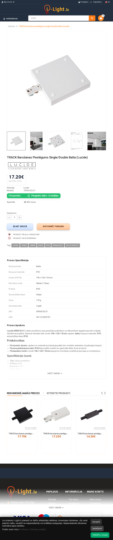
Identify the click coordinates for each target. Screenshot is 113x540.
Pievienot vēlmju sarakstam (26, 234)
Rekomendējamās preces (23, 393)
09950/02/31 (58, 245)
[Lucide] (22, 166)
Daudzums (11, 213)
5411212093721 (72, 245)
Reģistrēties (97, 2)
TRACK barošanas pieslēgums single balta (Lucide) (65, 433)
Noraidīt (96, 522)
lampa (32, 245)
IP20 (48, 245)
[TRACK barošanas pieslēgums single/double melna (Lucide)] (22, 414)
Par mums (74, 499)
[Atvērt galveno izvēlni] (106, 23)
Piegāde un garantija (73, 505)
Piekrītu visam (99, 535)
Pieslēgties (84, 2)
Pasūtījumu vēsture (95, 505)
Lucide (15, 245)
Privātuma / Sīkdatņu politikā (32, 529)
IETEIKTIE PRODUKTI (58, 393)
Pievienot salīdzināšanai (24, 238)
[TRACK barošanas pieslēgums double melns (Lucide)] (91, 414)
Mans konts (95, 499)
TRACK (24, 245)
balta (40, 245)
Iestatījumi (97, 528)
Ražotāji (52, 499)
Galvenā (11, 26)
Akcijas (52, 503)
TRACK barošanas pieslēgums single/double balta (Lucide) (44, 26)
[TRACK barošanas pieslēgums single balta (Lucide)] (56, 414)
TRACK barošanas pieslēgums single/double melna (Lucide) (34, 433)
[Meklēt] (92, 18)
